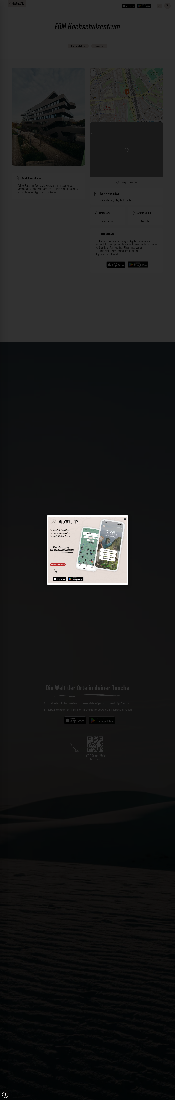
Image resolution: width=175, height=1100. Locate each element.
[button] (125, 519)
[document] (87, 550)
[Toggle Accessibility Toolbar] (5, 1094)
